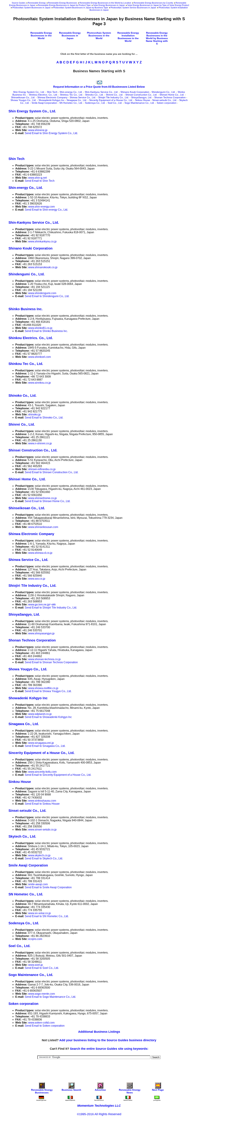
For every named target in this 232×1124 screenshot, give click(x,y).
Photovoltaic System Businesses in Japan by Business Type (80, 7)
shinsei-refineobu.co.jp (42, 469)
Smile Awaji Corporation (44, 102)
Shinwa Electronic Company (52, 97)
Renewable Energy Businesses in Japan (70, 35)
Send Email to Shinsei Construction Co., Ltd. (51, 472)
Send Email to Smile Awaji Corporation (48, 887)
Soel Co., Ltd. (115, 102)
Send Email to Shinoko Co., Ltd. (44, 417)
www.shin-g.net (37, 177)
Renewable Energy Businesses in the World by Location (105, 3)
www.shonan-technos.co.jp (44, 659)
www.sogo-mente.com (41, 993)
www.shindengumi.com (42, 293)
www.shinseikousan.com (43, 527)
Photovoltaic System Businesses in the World (99, 35)
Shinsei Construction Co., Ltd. (141, 94)
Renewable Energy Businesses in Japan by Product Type (64, 5)
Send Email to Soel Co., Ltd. (42, 967)
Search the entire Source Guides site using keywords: (109, 1048)
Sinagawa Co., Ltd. (77, 100)
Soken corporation (166, 102)
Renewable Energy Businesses (62, 3)
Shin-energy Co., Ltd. (71, 92)
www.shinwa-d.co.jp (40, 552)
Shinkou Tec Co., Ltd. (71, 94)
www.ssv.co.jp (36, 578)
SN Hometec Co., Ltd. (71, 102)
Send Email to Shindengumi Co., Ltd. (47, 296)
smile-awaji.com (38, 884)
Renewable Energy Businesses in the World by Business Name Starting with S (157, 38)
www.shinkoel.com (39, 356)
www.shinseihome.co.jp (42, 498)
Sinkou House (142, 100)
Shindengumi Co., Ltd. (163, 92)
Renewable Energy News (129, 1091)
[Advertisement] (70, 145)
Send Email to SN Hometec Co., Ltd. (47, 916)
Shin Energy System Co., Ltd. (29, 92)
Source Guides (18, 3)
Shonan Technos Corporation (170, 97)
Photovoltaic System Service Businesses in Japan (133, 7)
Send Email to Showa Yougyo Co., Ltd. (48, 691)
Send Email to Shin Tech (40, 180)
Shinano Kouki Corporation (134, 92)
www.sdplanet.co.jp (40, 714)
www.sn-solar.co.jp (39, 913)
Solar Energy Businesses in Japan (109, 5)
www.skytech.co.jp (39, 855)
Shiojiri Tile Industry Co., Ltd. (113, 97)
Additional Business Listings (99, 1031)
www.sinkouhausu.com (42, 800)
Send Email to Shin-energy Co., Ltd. (46, 209)
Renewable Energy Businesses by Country (153, 3)
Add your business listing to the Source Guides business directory (107, 1040)
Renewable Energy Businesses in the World (41, 35)
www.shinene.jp (37, 130)
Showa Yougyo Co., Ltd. (23, 100)
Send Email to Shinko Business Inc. (46, 331)
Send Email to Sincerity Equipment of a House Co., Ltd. (58, 774)
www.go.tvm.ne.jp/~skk (42, 604)
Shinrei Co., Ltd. (114, 94)
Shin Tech (52, 92)
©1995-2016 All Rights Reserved (99, 1114)
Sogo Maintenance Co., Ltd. (139, 102)
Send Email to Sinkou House (42, 803)
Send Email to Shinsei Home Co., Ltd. (47, 501)
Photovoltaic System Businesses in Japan (31, 7)
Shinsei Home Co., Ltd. (171, 94)
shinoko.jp (34, 414)
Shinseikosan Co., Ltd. (23, 97)
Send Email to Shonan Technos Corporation (51, 662)
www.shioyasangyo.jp (41, 633)
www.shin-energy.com (41, 206)
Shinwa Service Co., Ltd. (83, 97)
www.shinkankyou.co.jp (42, 241)
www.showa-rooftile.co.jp (43, 688)
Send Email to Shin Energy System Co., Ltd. (51, 133)
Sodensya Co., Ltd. (95, 102)
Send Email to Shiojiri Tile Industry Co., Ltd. (51, 607)
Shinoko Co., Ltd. (94, 94)
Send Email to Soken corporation (45, 1025)
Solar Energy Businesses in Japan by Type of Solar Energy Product (158, 5)
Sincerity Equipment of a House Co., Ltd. (111, 100)
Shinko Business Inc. (25, 309)
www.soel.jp (35, 964)
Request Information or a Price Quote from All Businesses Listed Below (99, 86)
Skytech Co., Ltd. (22, 836)
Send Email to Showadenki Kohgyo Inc (48, 717)
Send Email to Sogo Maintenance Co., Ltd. (50, 996)
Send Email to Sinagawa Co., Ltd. (45, 745)
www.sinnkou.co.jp (39, 382)
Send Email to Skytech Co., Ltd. (44, 858)
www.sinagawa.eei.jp (41, 742)
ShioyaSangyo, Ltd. (141, 97)
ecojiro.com (35, 939)
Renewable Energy (37, 3)
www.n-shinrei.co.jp (40, 443)
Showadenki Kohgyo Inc (51, 100)
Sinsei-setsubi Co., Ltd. (164, 100)
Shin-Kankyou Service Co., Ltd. (101, 92)
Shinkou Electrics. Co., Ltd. (43, 94)
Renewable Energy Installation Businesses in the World (128, 36)
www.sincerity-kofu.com (42, 771)
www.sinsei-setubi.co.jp (42, 829)
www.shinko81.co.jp (40, 328)
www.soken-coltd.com (41, 1022)
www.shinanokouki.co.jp (42, 267)
